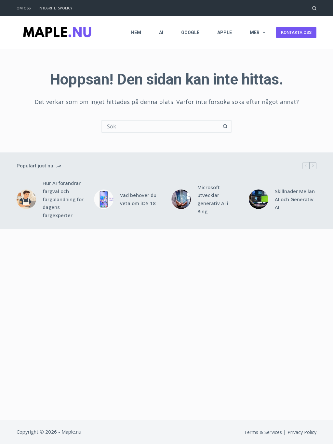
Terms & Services (263, 432)
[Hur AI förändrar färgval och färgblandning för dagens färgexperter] (26, 199)
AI (161, 32)
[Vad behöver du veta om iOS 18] (103, 199)
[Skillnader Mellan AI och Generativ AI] (258, 199)
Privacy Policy (301, 432)
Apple (224, 32)
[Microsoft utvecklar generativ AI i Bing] (181, 199)
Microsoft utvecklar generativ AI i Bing (212, 199)
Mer (255, 32)
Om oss (24, 8)
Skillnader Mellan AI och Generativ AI (295, 199)
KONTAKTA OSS (296, 32)
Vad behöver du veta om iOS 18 (138, 199)
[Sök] (314, 8)
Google (190, 32)
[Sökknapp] (225, 126)
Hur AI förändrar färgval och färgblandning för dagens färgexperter (63, 199)
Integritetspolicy (56, 8)
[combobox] (160, 126)
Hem (136, 32)
